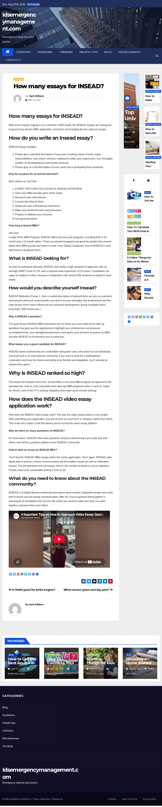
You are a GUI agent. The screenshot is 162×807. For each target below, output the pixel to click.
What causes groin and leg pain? (87, 589)
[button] (157, 56)
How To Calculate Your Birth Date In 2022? (60, 665)
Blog (108, 52)
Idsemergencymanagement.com (19, 21)
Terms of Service (129, 799)
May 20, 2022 (57, 669)
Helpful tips (88, 52)
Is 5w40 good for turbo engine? (33, 589)
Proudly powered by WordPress (17, 799)
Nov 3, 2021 (135, 669)
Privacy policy (149, 799)
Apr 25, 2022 (96, 669)
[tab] (134, 181)
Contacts (13, 60)
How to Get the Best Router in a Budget (22, 663)
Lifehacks (24, 52)
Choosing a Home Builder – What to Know (139, 665)
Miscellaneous (129, 52)
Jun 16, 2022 (18, 669)
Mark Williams (36, 96)
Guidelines (45, 52)
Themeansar (56, 799)
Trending (66, 52)
